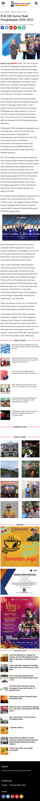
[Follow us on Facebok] (3, 796)
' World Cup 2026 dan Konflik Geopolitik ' (21, 749)
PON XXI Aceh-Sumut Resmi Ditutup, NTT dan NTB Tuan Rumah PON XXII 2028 (24, 709)
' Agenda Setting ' (16, 727)
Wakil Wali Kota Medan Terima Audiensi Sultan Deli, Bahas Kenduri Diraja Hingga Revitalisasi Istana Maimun (23, 741)
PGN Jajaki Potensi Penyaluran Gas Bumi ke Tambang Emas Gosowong (24, 386)
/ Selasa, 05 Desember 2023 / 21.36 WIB (22, 24)
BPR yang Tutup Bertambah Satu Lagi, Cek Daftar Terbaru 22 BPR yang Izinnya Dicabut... (25, 347)
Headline (13, 12)
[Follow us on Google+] (12, 796)
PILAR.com (14, 63)
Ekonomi (7, 12)
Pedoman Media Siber (17, 785)
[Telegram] (24, 27)
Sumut (25, 12)
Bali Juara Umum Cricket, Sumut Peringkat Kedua (22, 718)
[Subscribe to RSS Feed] (21, 796)
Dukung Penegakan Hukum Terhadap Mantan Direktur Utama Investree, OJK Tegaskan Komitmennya (25, 360)
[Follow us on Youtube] (17, 796)
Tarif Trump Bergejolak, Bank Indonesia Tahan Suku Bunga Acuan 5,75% (23, 678)
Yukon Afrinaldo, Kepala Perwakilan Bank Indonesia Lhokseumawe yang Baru (23, 667)
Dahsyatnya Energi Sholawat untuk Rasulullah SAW (23, 697)
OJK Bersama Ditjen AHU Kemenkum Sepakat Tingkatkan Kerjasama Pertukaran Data (24, 413)
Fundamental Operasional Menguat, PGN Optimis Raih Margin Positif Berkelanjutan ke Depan (24, 400)
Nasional (19, 12)
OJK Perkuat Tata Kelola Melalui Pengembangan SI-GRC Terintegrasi (24, 372)
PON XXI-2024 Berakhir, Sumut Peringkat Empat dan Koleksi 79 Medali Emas (22, 688)
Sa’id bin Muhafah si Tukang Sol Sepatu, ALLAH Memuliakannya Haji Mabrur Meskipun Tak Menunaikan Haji (23, 658)
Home (2, 12)
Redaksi (5, 785)
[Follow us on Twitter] (8, 796)
